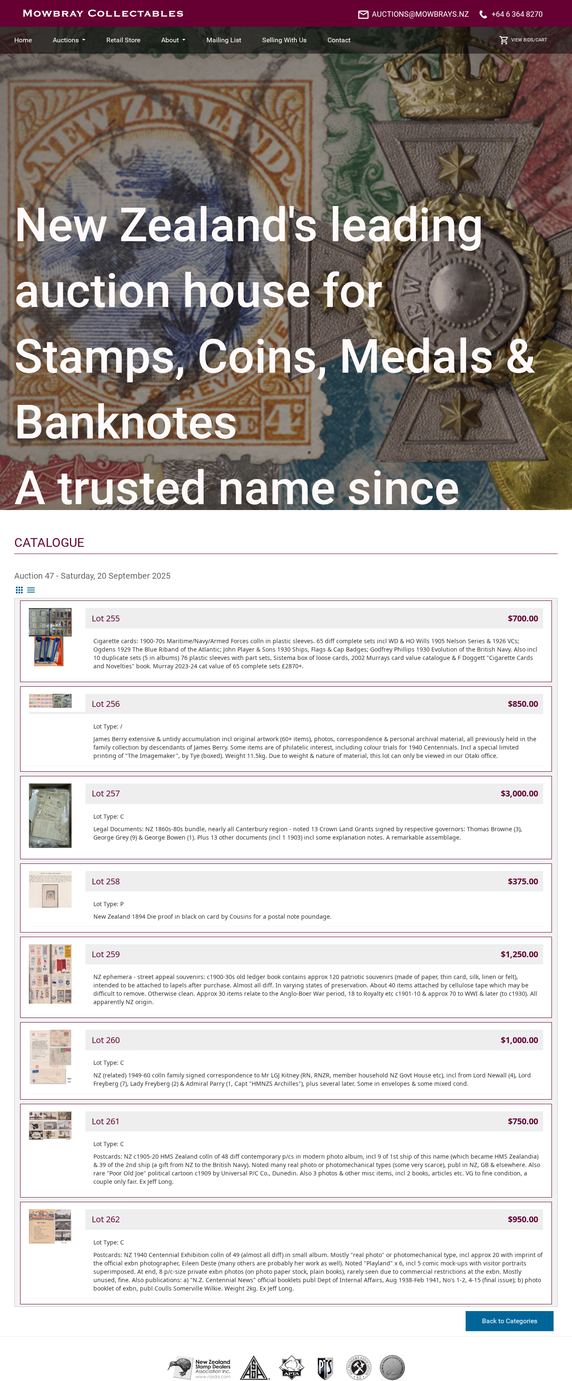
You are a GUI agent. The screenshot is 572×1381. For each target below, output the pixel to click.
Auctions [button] (66, 40)
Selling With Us (284, 40)
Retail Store (123, 40)
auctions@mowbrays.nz (420, 14)
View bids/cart (529, 40)
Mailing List (223, 40)
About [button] (170, 40)
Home (23, 40)
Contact (338, 40)
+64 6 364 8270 (517, 14)
